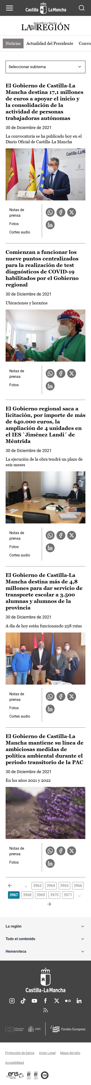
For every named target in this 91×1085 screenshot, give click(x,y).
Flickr (68, 1001)
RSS (45, 1010)
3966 (78, 885)
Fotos (14, 224)
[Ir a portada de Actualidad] (45, 27)
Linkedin (79, 1001)
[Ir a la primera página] (13, 885)
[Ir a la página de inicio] (46, 8)
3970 (54, 895)
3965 (64, 885)
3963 (37, 885)
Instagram (12, 1001)
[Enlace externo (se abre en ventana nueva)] (36, 1075)
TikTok (23, 1001)
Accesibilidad (14, 1063)
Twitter (56, 1001)
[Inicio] (45, 980)
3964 (51, 885)
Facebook (45, 1001)
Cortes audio (19, 232)
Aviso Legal (47, 1053)
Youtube (34, 1001)
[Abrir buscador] (81, 7)
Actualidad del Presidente (49, 43)
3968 (27, 895)
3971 (68, 895)
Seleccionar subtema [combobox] (27, 66)
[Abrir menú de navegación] (9, 8)
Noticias (13, 43)
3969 (41, 895)
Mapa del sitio (70, 1053)
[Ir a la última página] (45, 904)
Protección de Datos (19, 1053)
